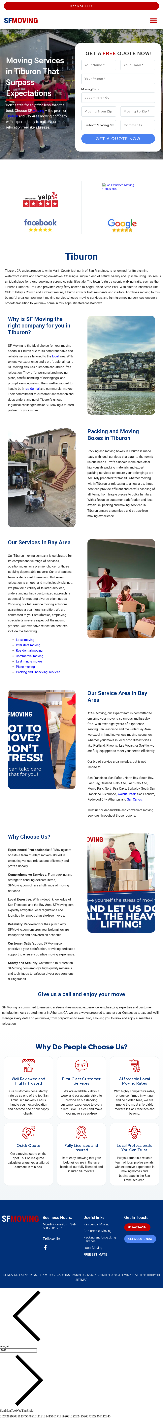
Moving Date (90, 89)
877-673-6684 (137, 1227)
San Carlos (134, 799)
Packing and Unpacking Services (99, 1239)
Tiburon (12, 116)
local (55, 356)
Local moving (25, 640)
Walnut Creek (126, 794)
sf (21, 20)
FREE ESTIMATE (95, 1254)
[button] (81, 6)
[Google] (122, 225)
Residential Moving (96, 1224)
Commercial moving (29, 656)
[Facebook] (40, 225)
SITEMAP (81, 1279)
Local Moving (92, 1248)
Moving (38, 110)
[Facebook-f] (45, 1247)
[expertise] (122, 199)
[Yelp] (41, 199)
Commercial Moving (97, 1231)
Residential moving (29, 650)
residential (32, 389)
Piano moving (26, 667)
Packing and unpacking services (38, 672)
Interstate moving (28, 645)
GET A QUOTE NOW (140, 1238)
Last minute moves (29, 661)
